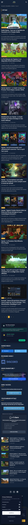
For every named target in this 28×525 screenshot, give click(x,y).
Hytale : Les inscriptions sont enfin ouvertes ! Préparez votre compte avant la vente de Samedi (13, 181)
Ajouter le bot (22, 340)
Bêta (3, 298)
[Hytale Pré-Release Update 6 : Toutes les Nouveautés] (4, 448)
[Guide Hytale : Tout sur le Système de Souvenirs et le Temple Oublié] (14, 21)
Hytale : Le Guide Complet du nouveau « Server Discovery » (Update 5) (17, 463)
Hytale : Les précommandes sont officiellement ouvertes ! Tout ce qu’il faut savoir (13, 149)
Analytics (4, 507)
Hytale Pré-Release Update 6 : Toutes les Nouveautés (17, 447)
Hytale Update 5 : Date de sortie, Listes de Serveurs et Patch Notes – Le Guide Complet (18, 455)
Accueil (3, 6)
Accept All (11, 512)
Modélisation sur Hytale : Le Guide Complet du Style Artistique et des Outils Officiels (12, 118)
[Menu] (2, 2)
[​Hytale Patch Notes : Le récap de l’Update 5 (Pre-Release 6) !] (4, 480)
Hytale (13, 6)
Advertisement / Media (6, 509)
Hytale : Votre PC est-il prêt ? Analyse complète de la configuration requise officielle (13, 271)
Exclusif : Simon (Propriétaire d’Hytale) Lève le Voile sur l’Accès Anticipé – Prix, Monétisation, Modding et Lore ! (13, 302)
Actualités (8, 6)
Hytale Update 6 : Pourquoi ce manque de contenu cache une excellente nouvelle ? (17, 439)
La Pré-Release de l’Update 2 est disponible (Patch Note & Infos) (11, 60)
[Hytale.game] (14, 2)
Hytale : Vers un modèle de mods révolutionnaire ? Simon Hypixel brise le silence (18, 472)
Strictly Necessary (6, 502)
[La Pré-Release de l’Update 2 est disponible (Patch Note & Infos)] (14, 50)
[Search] (26, 2)
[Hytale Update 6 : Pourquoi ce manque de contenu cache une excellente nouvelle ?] (4, 439)
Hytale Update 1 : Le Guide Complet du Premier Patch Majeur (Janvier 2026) (13, 89)
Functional (4, 504)
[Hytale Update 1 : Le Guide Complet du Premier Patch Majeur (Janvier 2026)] (14, 79)
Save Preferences (11, 516)
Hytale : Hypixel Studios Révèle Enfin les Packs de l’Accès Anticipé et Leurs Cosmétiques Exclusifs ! (13, 212)
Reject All (11, 520)
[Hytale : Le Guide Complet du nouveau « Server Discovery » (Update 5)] (4, 463)
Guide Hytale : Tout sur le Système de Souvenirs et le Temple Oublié (13, 31)
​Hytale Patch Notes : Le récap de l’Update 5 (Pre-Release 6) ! (18, 479)
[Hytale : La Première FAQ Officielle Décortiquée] (14, 232)
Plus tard (22, 520)
